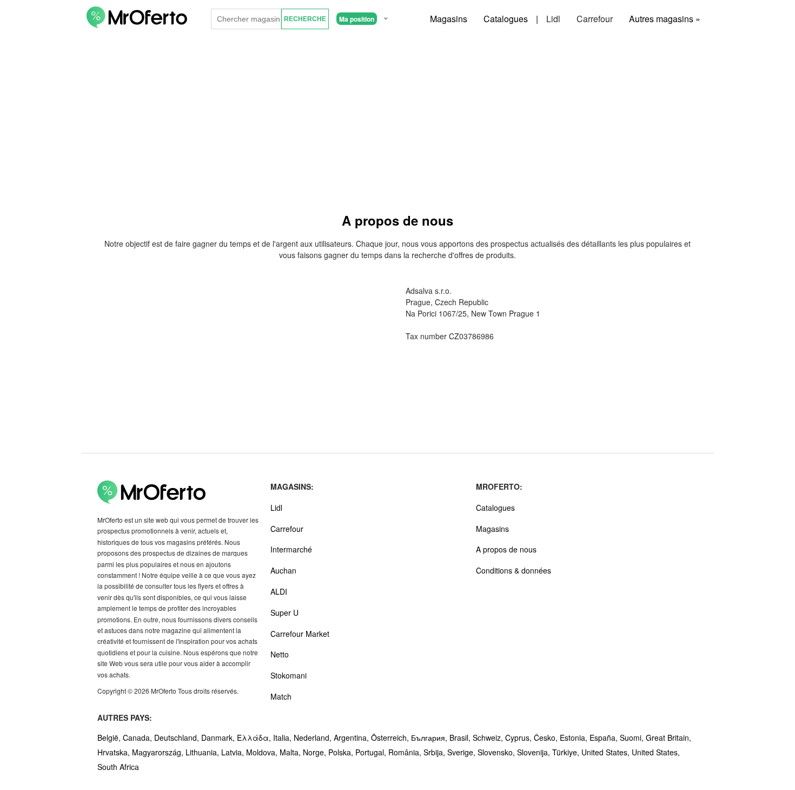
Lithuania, (203, 752)
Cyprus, (519, 737)
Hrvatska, (114, 752)
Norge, (315, 752)
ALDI (278, 591)
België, (110, 737)
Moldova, (263, 752)
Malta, (291, 752)
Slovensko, (497, 752)
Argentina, (352, 737)
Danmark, (219, 737)
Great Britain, (668, 737)
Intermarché (291, 549)
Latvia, (233, 752)
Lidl (553, 18)
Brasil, (461, 737)
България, (430, 737)
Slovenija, (534, 752)
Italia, (283, 737)
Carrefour (595, 18)
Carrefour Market (299, 633)
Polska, (341, 752)
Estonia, (574, 737)
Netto (279, 654)
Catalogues (505, 18)
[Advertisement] (397, 118)
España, (604, 737)
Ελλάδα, (255, 737)
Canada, (138, 737)
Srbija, (435, 752)
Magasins (448, 18)
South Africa (118, 766)
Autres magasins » (664, 18)
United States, (606, 752)
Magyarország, (159, 752)
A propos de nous (506, 549)
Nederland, (314, 737)
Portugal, (371, 752)
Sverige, (462, 752)
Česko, (547, 737)
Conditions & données (513, 570)
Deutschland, (177, 737)
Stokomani (288, 675)
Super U (284, 612)
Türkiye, (566, 752)
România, (405, 752)
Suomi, (633, 737)
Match (281, 696)
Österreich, (391, 737)
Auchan (283, 570)
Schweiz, (489, 737)
